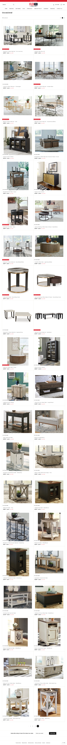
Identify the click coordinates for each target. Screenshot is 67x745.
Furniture (11, 8)
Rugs (24, 8)
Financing (52, 8)
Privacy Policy (18, 742)
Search (43, 742)
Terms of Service (38, 742)
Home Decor (29, 8)
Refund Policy (24, 742)
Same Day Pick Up (38, 8)
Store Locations (33, 0)
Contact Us (59, 8)
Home (6, 8)
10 (35, 726)
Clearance (46, 8)
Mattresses (18, 8)
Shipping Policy (31, 742)
